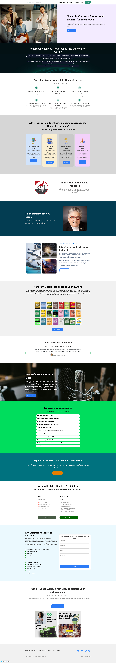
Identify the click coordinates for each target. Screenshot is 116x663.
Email (61, 550)
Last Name (62, 545)
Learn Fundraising (42, 650)
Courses (87, 2)
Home (26, 650)
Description (62, 555)
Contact (58, 650)
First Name (63, 540)
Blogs (54, 650)
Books (35, 650)
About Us (49, 650)
